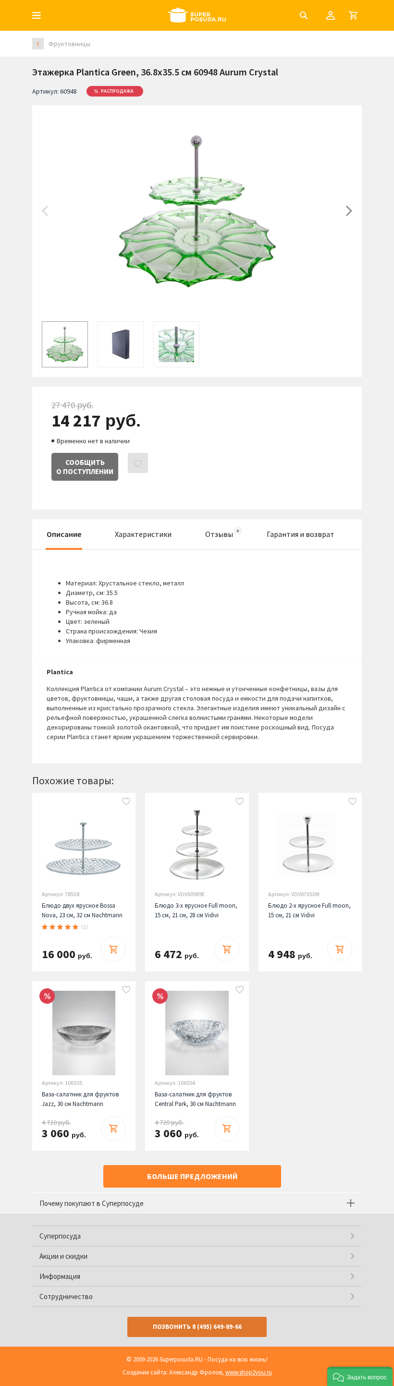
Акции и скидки (63, 1256)
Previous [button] (45, 211)
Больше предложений (192, 1176)
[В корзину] (113, 949)
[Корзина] (353, 15)
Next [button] (349, 211)
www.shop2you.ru (248, 1372)
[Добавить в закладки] (126, 802)
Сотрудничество (66, 1296)
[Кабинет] (330, 15)
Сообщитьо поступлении (84, 467)
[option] (197, 211)
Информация (59, 1276)
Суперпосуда (60, 1235)
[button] (360, 1376)
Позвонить (197, 1327)
